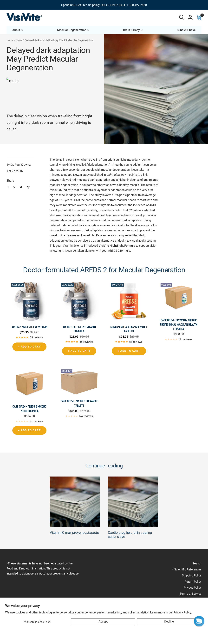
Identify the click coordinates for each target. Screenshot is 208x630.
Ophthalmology (116, 174)
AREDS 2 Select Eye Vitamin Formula (79, 329)
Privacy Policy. (183, 612)
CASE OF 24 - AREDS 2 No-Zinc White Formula (29, 408)
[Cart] (199, 17)
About (16, 30)
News (19, 40)
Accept (103, 621)
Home (9, 40)
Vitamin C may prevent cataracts (74, 533)
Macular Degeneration (71, 30)
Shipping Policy (192, 575)
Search (197, 563)
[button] (199, 621)
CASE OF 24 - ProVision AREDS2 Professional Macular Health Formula (178, 324)
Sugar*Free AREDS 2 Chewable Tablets (128, 329)
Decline (169, 621)
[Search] (181, 17)
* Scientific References (187, 569)
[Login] (190, 17)
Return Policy (193, 581)
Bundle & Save (186, 30)
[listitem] (8, 187)
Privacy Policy (193, 587)
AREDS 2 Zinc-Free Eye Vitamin (29, 327)
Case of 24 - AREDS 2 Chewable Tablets (79, 403)
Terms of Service (191, 593)
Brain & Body (131, 30)
